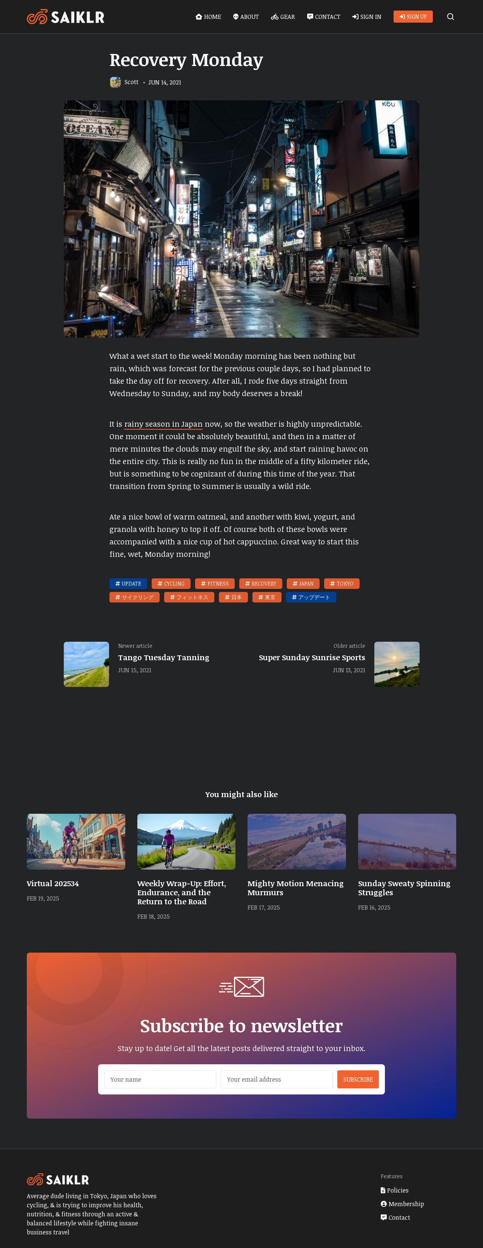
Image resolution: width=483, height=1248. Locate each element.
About (249, 16)
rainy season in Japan (163, 423)
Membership (406, 1204)
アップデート (314, 597)
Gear (287, 16)
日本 (236, 597)
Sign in (370, 16)
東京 (270, 597)
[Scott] (115, 82)
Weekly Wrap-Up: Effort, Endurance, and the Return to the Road (181, 892)
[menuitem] (208, 17)
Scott (131, 82)
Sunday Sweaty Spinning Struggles (404, 888)
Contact (327, 16)
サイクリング (138, 597)
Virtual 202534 (52, 883)
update (131, 583)
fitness (218, 583)
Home (212, 16)
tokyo (345, 583)
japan (306, 583)
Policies (398, 1190)
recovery (264, 583)
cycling (174, 583)
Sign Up (417, 16)
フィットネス (192, 597)
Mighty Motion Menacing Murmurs (296, 888)
